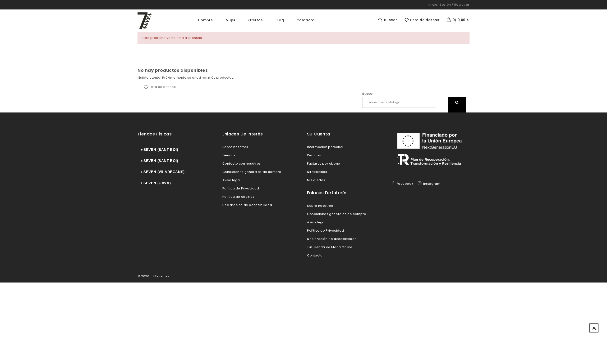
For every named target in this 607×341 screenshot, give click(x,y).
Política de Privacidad (240, 188)
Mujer (231, 20)
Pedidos (314, 155)
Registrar (461, 4)
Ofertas (255, 20)
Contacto (306, 20)
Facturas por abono (323, 163)
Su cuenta (318, 134)
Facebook (405, 183)
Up (594, 328)
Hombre (205, 20)
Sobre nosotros (235, 147)
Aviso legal (231, 180)
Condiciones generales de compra (252, 172)
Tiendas (229, 155)
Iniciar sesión (439, 4)
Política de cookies (238, 196)
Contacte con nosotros (241, 163)
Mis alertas (316, 180)
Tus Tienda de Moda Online (330, 247)
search (456, 108)
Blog (280, 20)
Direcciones (317, 172)
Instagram (431, 183)
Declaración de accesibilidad (247, 205)
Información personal (325, 147)
